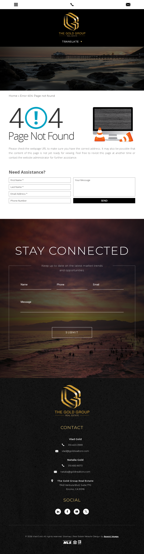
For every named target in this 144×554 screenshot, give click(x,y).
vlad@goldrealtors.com (75, 451)
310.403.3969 (75, 444)
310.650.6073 (75, 465)
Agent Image (111, 536)
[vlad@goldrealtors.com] (128, 5)
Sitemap (67, 536)
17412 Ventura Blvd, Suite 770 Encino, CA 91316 (75, 484)
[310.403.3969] (72, 4)
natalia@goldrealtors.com (75, 471)
